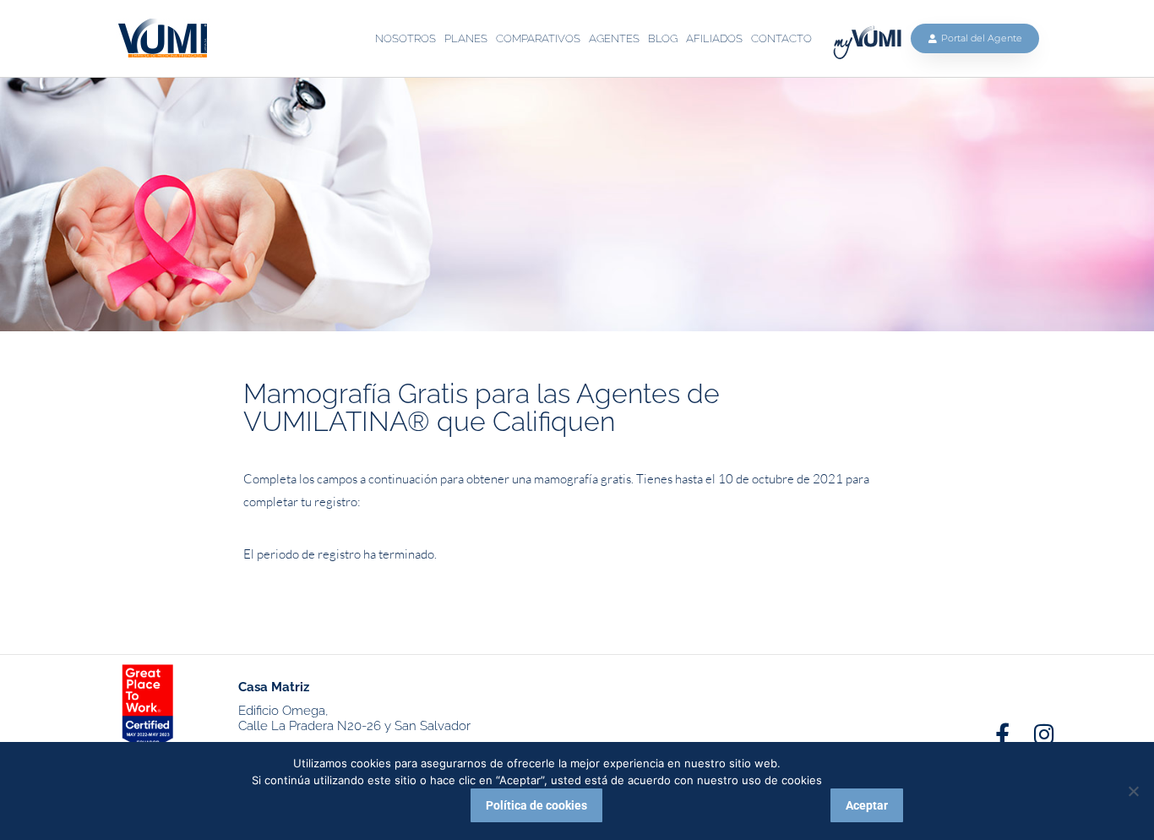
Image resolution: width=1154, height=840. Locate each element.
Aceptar (867, 805)
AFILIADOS (714, 38)
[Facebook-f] (1002, 734)
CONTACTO (781, 38)
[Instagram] (1043, 734)
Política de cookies (536, 805)
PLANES (465, 38)
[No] (1132, 791)
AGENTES (614, 38)
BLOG (663, 38)
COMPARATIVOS (538, 38)
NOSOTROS (405, 38)
